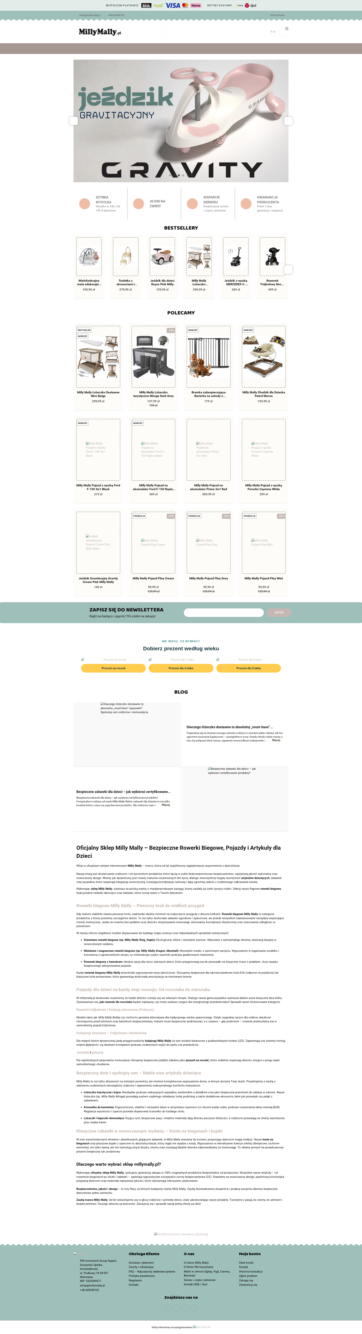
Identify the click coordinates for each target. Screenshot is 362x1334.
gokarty (97, 1052)
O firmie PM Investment (198, 1267)
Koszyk (243, 1267)
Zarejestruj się (248, 1284)
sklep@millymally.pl (89, 15)
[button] (153, 1255)
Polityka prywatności (142, 1276)
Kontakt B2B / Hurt (195, 1284)
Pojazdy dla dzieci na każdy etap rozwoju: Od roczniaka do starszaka (143, 989)
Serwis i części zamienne (200, 1280)
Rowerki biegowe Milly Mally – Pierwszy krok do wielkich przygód (140, 905)
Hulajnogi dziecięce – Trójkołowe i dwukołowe (111, 1033)
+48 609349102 (116, 15)
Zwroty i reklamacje (141, 1267)
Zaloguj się (246, 1280)
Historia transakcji (250, 1271)
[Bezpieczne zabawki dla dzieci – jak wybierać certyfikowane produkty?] (234, 799)
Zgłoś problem (248, 1276)
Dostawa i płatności (141, 1262)
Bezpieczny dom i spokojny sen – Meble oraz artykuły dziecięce (138, 1072)
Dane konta (246, 1262)
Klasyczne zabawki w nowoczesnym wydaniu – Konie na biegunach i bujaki (149, 1131)
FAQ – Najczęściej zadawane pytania (152, 1271)
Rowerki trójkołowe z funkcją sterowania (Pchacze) (115, 1010)
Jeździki (82, 1052)
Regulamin (135, 1280)
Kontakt (134, 1284)
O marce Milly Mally (196, 1262)
